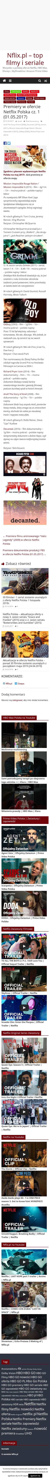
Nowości (21, 98)
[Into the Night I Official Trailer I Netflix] (24, 1083)
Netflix (25, 91)
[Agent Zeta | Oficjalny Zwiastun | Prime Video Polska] (24, 839)
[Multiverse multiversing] (24, 735)
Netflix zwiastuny (14, 1428)
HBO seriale (17, 1399)
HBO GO (29, 1373)
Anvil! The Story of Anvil (15, 394)
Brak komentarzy (32, 121)
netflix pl (30, 1413)
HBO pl (31, 1395)
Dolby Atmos (37, 1369)
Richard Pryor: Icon (13, 371)
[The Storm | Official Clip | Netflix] (24, 1154)
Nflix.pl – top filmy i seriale (25, 59)
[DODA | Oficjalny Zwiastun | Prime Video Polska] (24, 903)
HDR (15, 1404)
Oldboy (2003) (24, 131)
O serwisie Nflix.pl (9, 1454)
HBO (19, 1373)
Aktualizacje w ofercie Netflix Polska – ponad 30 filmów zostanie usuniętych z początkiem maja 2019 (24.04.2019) (24, 663)
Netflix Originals (16, 1415)
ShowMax (20, 1433)
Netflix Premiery (24, 1419)
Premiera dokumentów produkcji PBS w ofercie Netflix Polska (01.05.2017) (24, 552)
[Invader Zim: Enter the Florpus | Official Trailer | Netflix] (24, 1008)
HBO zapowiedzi (31, 1399)
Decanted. (8, 428)
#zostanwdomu (9, 1368)
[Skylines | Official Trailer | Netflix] (24, 978)
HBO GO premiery (12, 1385)
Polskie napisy (10, 102)
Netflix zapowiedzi (25, 1423)
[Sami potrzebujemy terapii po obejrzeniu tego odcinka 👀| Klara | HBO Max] (24, 764)
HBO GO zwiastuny (30, 1388)
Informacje (16, 91)
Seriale (31, 102)
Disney (29, 1369)
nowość (40, 1428)
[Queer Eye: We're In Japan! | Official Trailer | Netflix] (24, 1112)
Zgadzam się (35, 1475)
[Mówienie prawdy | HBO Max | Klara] (24, 796)
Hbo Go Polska (36, 1381)
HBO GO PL (17, 1381)
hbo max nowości (12, 1392)
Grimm (26, 265)
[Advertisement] (25, 25)
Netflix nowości (21, 1409)
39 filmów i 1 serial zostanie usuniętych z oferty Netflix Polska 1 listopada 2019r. (25, 600)
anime (24, 1369)
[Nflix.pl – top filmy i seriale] (4, 81)
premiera (8, 1433)
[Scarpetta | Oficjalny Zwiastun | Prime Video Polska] (24, 871)
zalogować (17, 700)
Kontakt (5, 1449)
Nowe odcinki (10, 98)
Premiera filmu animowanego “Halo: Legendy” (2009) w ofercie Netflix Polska (25, 539)
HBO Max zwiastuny (19, 1396)
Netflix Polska (10, 95)
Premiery (21, 102)
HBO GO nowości (19, 1377)
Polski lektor (39, 98)
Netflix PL (34, 91)
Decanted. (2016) (33, 125)
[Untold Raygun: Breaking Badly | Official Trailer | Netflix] (24, 1219)
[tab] (7, 684)
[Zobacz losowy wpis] (46, 81)
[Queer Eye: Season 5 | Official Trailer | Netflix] (24, 1050)
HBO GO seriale (33, 1385)
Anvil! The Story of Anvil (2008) (14, 125)
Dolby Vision (8, 1373)
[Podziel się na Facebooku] (5, 143)
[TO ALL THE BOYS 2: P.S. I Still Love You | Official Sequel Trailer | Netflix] (24, 946)
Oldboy (7, 324)
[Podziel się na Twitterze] (9, 143)
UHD (28, 1433)
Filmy (7, 91)
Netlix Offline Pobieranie (27, 95)
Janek (20, 121)
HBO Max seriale (26, 1392)
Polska (29, 98)
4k (19, 1368)
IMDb (21, 1404)
